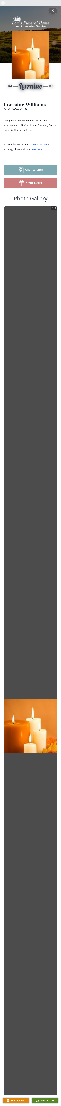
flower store (37, 149)
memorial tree (39, 144)
